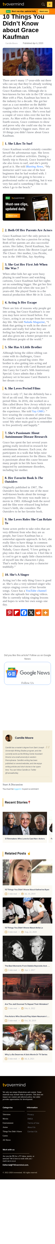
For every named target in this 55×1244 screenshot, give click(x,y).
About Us (31, 1192)
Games (6, 1200)
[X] (31, 674)
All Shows (7, 1204)
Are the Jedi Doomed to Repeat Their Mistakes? (27, 1066)
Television (7, 1179)
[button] (49, 5)
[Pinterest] (9, 674)
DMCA (30, 1183)
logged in (18, 851)
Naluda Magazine (38, 353)
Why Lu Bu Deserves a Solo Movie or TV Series (26, 1116)
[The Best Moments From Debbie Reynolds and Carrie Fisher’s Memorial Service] (27, 1011)
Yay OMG (38, 452)
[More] (45, 674)
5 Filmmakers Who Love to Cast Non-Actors (25, 901)
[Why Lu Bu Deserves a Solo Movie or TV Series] (27, 1099)
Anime (5, 1192)
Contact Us (32, 1196)
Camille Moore (11, 43)
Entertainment (9, 1187)
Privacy (31, 1179)
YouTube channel (14, 652)
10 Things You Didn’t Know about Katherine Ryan (27, 952)
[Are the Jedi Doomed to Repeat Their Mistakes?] (27, 1049)
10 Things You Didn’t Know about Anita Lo (24, 990)
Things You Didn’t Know (13, 1196)
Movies (6, 1183)
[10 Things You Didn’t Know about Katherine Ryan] (27, 935)
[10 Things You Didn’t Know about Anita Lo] (27, 973)
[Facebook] (24, 674)
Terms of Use (33, 1188)
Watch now (43, 11)
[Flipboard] (16, 674)
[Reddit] (38, 674)
